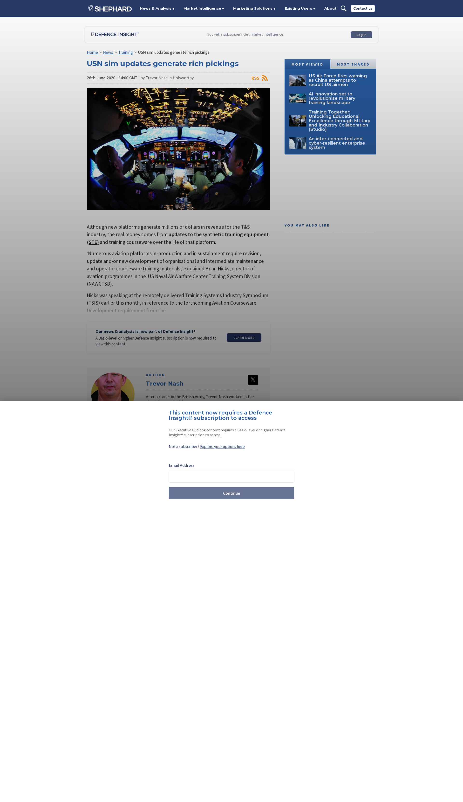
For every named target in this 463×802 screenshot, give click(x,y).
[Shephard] (110, 8)
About (330, 8)
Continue (231, 493)
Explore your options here (222, 446)
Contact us (363, 8)
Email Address (182, 465)
